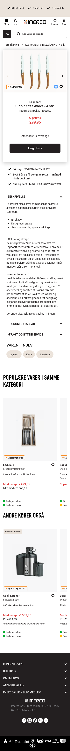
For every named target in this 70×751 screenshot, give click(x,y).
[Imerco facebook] (24, 720)
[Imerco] (35, 22)
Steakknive (12, 44)
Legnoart (14, 354)
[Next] (63, 76)
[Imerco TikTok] (35, 720)
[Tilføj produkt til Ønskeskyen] (56, 87)
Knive (29, 354)
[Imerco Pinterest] (40, 720)
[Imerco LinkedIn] (46, 720)
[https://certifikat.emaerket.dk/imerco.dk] (32, 746)
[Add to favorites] (61, 86)
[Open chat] (7, 34)
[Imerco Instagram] (29, 720)
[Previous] (7, 76)
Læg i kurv (35, 148)
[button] (35, 101)
